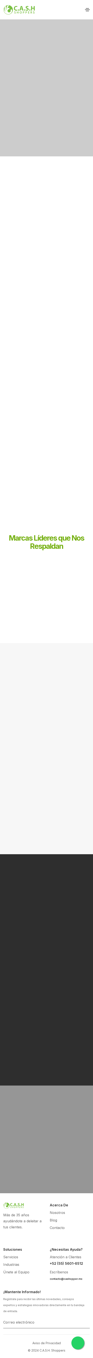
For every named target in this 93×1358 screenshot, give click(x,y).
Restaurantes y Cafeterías (46, 737)
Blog (53, 1220)
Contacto (57, 1228)
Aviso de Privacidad (46, 1343)
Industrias (11, 1264)
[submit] (88, 1322)
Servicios (10, 1257)
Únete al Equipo (16, 1272)
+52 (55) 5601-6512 (66, 1263)
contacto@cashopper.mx (66, 1278)
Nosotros (57, 1212)
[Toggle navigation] (87, 9)
